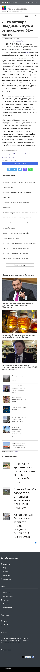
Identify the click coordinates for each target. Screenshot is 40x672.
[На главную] (13, 41)
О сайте (11, 2)
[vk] (26, 657)
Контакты (5, 2)
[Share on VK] (14, 169)
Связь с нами (7, 579)
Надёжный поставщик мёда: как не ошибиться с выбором (19, 336)
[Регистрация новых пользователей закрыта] (36, 16)
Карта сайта (6, 575)
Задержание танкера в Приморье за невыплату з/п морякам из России (19, 445)
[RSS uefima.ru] (33, 657)
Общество (6, 592)
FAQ (16, 2)
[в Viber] (25, 169)
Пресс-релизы (7, 607)
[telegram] (29, 657)
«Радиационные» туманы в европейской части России (19, 378)
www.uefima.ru (10, 6)
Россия (16, 451)
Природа (6, 604)
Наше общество (21, 41)
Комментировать (21, 163)
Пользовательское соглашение (10, 643)
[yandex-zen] (23, 657)
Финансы (6, 600)
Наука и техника (8, 596)
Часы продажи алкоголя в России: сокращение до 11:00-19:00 (19, 366)
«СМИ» (5, 621)
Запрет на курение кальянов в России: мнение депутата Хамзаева (17, 305)
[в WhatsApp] (30, 169)
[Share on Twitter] (9, 169)
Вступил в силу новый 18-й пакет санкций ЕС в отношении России (19, 419)
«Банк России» (7, 625)
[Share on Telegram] (20, 169)
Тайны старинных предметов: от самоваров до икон (19, 399)
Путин (27, 52)
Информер (6, 564)
